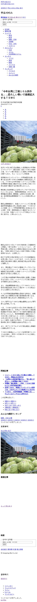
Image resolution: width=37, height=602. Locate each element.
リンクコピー (9, 594)
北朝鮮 (11, 41)
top (2, 600)
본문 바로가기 (6, 2)
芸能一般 (12, 67)
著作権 (9, 549)
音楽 (10, 60)
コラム (11, 52)
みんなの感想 (13, 75)
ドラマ (11, 58)
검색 (4, 24)
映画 (10, 62)
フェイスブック (10, 588)
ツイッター (9, 586)
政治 (10, 35)
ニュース (8, 33)
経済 (10, 37)
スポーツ (12, 46)
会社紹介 (4, 549)
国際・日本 (13, 39)
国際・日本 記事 (6, 418)
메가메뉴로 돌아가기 (14, 17)
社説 (10, 50)
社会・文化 (13, 44)
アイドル (12, 64)
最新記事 (8, 31)
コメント (12, 73)
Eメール (7, 592)
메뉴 (4, 600)
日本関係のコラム (15, 54)
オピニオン (9, 48)
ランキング (9, 69)
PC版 (14, 549)
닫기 (24, 17)
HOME (7, 29)
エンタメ (8, 56)
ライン (7, 590)
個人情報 (20, 549)
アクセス (12, 71)
